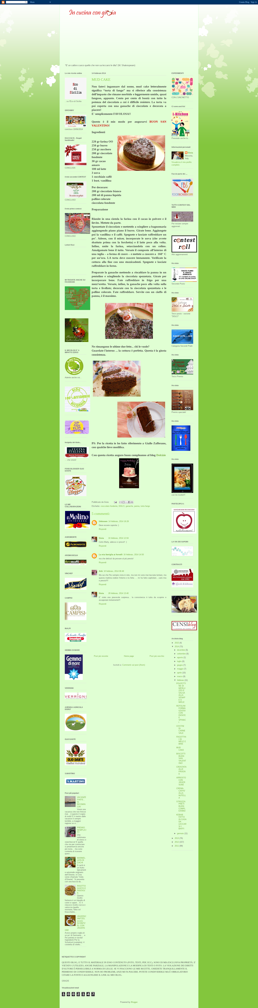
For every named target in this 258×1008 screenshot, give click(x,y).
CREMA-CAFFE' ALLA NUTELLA (181, 793)
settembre (181, 654)
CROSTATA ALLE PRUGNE (181, 770)
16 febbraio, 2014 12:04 (118, 538)
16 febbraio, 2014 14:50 (133, 554)
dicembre (181, 650)
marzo (180, 676)
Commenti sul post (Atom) (133, 665)
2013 (177, 838)
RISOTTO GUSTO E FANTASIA (81, 889)
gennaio (180, 833)
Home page (129, 656)
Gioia (101, 538)
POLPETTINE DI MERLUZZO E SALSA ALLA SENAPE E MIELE (181, 692)
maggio (180, 669)
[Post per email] (115, 502)
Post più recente (101, 656)
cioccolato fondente (109, 506)
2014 (177, 646)
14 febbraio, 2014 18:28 (118, 521)
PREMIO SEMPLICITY (81, 829)
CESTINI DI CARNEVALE (180, 729)
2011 (177, 846)
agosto (180, 657)
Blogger (134, 1002)
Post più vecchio (157, 656)
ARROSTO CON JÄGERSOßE (181, 781)
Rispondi (102, 529)
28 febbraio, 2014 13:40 (118, 593)
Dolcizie (161, 455)
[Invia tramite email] (120, 502)
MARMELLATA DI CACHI (81, 860)
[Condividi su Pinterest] (131, 502)
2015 (177, 643)
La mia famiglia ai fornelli (111, 554)
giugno (180, 665)
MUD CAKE (180, 748)
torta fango (145, 506)
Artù (101, 571)
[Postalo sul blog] (123, 502)
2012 (177, 842)
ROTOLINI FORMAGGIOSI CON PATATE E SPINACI (181, 714)
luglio (179, 661)
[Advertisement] (129, 41)
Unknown (103, 521)
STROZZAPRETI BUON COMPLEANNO (180, 806)
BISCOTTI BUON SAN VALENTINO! (181, 758)
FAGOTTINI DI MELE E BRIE (181, 740)
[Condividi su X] (126, 502)
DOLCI (122, 506)
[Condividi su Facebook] (129, 502)
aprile (179, 673)
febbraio (181, 680)
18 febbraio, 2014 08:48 (114, 571)
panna (136, 506)
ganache (129, 506)
